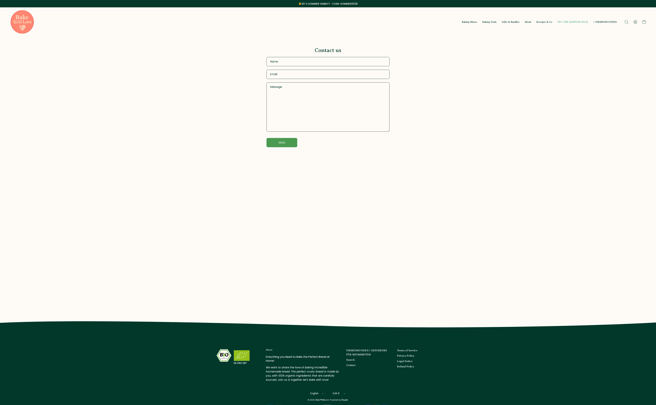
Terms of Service (407, 350)
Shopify (344, 400)
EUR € (336, 393)
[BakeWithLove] (22, 22)
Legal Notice (404, 361)
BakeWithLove (322, 400)
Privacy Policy (405, 355)
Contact (351, 365)
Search (350, 359)
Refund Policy (405, 366)
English (314, 393)
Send (281, 142)
